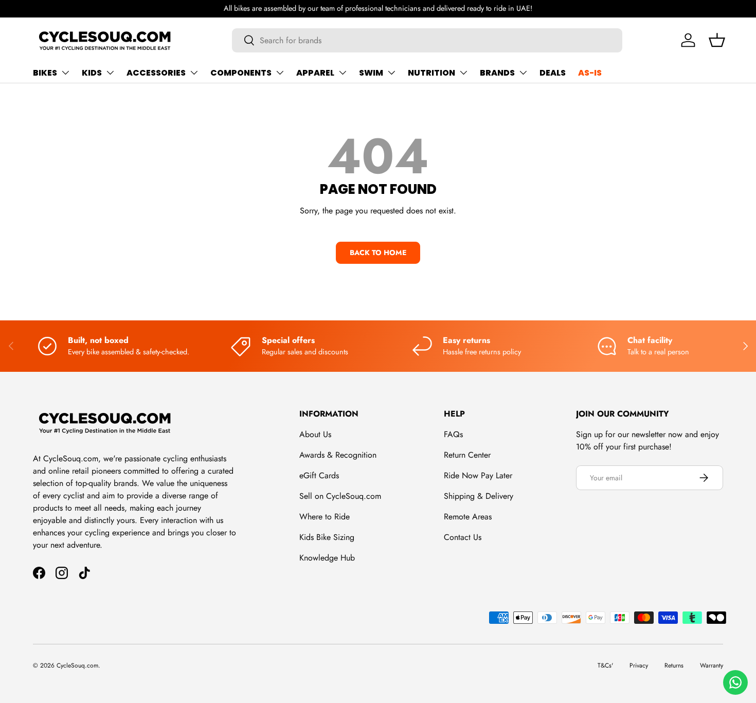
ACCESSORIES (156, 73)
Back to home (378, 252)
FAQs (453, 434)
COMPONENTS (241, 73)
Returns (673, 665)
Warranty (711, 665)
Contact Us (462, 537)
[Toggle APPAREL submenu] (342, 72)
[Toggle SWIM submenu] (391, 72)
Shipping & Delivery (478, 496)
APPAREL (315, 73)
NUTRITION (431, 73)
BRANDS (497, 73)
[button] (717, 40)
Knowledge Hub (327, 558)
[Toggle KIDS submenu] (110, 72)
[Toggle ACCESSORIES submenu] (194, 72)
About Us (315, 434)
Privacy (638, 665)
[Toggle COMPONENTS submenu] (280, 72)
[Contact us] (735, 682)
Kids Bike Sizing (326, 537)
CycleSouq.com (77, 665)
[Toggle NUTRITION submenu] (463, 72)
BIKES (45, 73)
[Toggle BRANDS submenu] (523, 72)
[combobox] (427, 40)
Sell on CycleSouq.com (340, 496)
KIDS (92, 73)
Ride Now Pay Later (478, 475)
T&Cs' (605, 665)
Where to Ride (324, 516)
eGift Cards (319, 475)
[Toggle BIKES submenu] (65, 72)
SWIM (371, 73)
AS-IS (590, 73)
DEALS (552, 73)
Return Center (467, 455)
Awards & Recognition (337, 455)
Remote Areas (468, 516)
